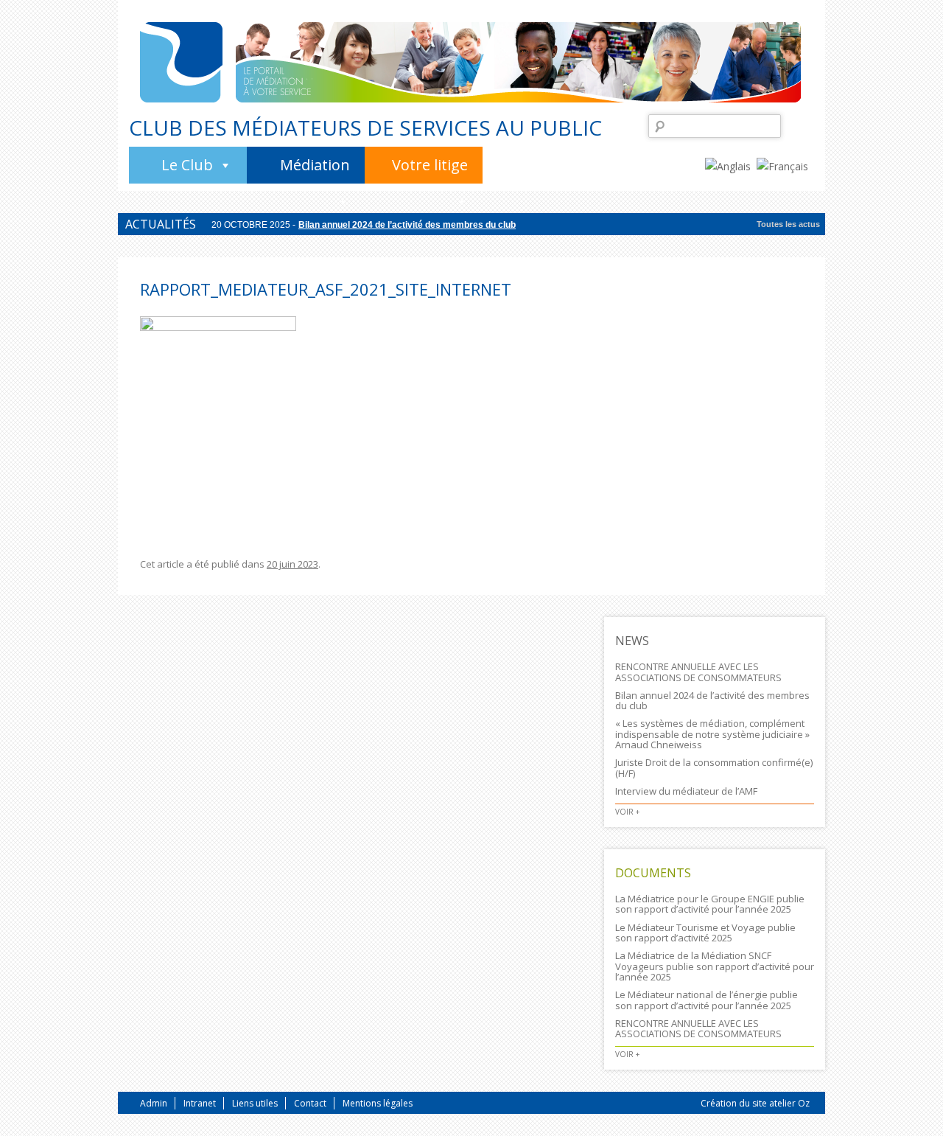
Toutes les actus (788, 224)
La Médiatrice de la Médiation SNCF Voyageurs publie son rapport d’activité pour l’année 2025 (714, 966)
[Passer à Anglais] (731, 165)
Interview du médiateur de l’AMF (686, 791)
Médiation (315, 165)
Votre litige (430, 165)
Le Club (187, 165)
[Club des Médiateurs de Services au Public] (181, 62)
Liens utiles (255, 1103)
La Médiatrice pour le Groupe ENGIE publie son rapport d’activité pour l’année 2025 (709, 904)
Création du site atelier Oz (755, 1103)
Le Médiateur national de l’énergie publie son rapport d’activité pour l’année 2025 (706, 999)
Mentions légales (378, 1103)
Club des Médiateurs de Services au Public (365, 127)
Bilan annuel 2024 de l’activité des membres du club (407, 225)
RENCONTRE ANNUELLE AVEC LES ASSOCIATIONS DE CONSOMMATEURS (698, 671)
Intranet (199, 1103)
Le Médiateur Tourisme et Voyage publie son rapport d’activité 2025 (705, 932)
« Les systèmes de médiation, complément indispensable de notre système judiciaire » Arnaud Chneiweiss (712, 734)
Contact (310, 1103)
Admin (153, 1103)
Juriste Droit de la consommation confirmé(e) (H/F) (714, 767)
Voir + (627, 811)
